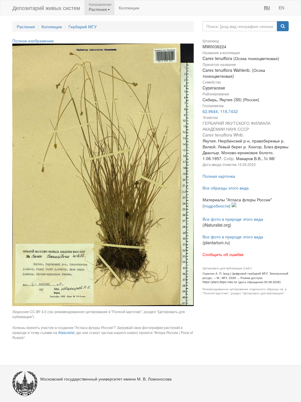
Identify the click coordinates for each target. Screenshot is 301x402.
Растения (26, 26)
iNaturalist (66, 332)
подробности (216, 206)
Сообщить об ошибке (223, 254)
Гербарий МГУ (82, 26)
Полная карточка (219, 176)
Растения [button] (98, 9)
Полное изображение (33, 41)
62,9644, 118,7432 (220, 111)
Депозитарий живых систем (46, 7)
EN (281, 8)
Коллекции (129, 8)
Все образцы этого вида (226, 188)
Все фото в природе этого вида (233, 219)
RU (267, 8)
